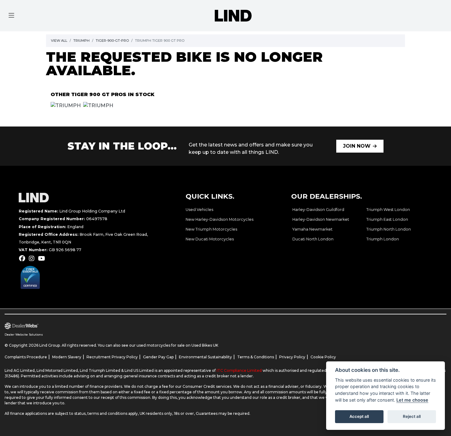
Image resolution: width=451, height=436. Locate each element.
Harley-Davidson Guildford (318, 209)
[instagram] (33, 258)
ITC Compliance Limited (240, 370)
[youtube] (43, 258)
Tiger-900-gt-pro (112, 40)
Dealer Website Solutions (24, 334)
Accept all (359, 416)
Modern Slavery (66, 357)
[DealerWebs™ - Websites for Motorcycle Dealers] (111, 326)
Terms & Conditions (255, 357)
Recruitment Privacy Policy (112, 357)
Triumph (81, 40)
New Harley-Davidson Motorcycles (219, 219)
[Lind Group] (233, 15)
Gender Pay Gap (158, 357)
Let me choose (412, 400)
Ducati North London (312, 239)
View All (59, 40)
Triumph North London (388, 229)
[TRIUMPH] (66, 106)
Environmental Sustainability (205, 357)
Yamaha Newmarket (312, 229)
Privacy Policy (292, 357)
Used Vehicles (199, 209)
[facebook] (24, 258)
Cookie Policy (323, 357)
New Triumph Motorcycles (211, 229)
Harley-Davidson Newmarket (320, 219)
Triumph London (382, 239)
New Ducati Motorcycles (210, 239)
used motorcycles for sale (161, 345)
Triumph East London (387, 219)
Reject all (412, 416)
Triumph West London (388, 209)
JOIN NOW (357, 146)
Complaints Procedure (26, 357)
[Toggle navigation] (11, 15)
